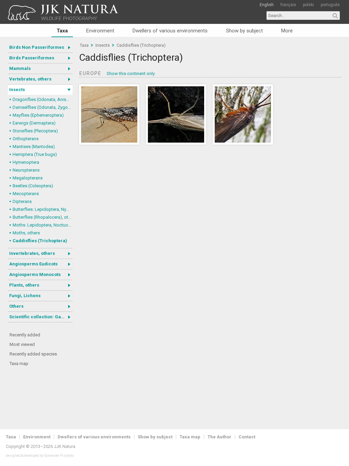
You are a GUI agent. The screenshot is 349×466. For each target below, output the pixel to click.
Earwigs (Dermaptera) (34, 123)
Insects (17, 89)
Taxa (62, 31)
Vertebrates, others (30, 79)
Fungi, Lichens (25, 295)
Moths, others (26, 232)
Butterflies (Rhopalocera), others (43, 217)
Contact (247, 436)
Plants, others (24, 285)
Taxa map (19, 363)
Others (16, 306)
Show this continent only (131, 73)
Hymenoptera (26, 162)
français (288, 4)
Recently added (25, 334)
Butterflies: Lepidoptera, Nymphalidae (43, 209)
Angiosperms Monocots (35, 274)
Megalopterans (28, 177)
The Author (219, 436)
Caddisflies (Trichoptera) (40, 240)
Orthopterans (26, 138)
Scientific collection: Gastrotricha (41, 316)
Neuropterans (26, 170)
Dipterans (22, 201)
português (330, 4)
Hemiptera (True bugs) (35, 154)
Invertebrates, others (32, 253)
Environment (100, 31)
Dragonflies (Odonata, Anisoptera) (43, 99)
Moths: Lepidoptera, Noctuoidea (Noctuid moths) (43, 225)
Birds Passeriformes (31, 57)
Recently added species (33, 353)
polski (308, 4)
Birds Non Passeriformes (36, 47)
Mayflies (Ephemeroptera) (38, 115)
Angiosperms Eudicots (33, 263)
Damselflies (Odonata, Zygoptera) (43, 107)
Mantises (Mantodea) (34, 146)
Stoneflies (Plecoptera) (35, 130)
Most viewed (22, 344)
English (267, 4)
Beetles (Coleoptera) (33, 185)
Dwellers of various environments (170, 31)
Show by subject (244, 31)
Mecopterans (26, 193)
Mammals (20, 68)
